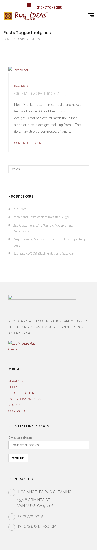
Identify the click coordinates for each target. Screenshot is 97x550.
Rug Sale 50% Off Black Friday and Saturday (44, 253)
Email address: (20, 438)
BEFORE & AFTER (21, 393)
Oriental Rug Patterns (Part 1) (40, 93)
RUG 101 (14, 405)
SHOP (12, 387)
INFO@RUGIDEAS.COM (37, 526)
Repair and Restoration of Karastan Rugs (41, 217)
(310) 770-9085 (30, 516)
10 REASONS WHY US (24, 399)
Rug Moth (19, 209)
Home (7, 39)
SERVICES (15, 381)
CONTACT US (18, 411)
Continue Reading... (30, 143)
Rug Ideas (21, 85)
